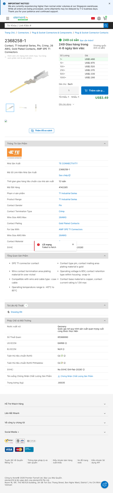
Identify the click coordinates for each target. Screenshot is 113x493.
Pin (60, 205)
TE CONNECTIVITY (68, 163)
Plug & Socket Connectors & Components (52, 32)
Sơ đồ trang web (83, 461)
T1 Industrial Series (68, 193)
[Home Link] (26, 18)
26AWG (62, 217)
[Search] (106, 25)
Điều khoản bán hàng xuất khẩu (62, 461)
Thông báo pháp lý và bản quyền (37, 461)
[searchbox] (54, 25)
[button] (7, 18)
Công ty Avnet (11, 478)
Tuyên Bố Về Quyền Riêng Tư (14, 461)
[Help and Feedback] (104, 484)
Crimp (62, 211)
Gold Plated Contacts (69, 223)
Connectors (23, 32)
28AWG (62, 235)
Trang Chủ (10, 32)
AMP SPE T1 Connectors (70, 229)
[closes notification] (109, 3)
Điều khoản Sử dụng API (98, 461)
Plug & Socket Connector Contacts (91, 32)
